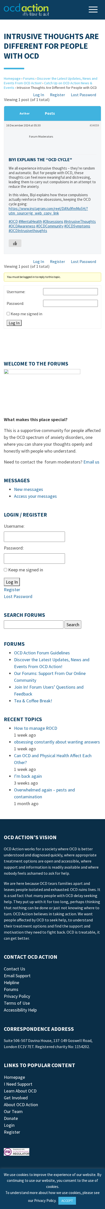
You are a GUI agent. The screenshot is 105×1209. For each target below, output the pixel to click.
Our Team (13, 1111)
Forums (29, 78)
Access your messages (35, 496)
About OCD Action (21, 1104)
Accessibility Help (20, 1010)
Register (57, 94)
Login (9, 1125)
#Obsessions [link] (53, 221)
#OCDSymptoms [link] (77, 226)
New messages (28, 489)
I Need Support (18, 1084)
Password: (15, 303)
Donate (11, 1118)
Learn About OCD (20, 1091)
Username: (16, 291)
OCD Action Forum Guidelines (42, 653)
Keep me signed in (26, 313)
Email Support (17, 976)
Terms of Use (17, 1003)
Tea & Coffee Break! (33, 701)
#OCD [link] (13, 221)
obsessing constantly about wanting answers (57, 742)
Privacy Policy (17, 996)
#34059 (94, 125)
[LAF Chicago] (26, 9)
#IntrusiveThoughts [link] (80, 221)
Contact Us (14, 969)
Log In (38, 94)
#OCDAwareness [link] (22, 226)
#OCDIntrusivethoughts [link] (28, 230)
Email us (91, 462)
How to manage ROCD (35, 728)
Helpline (11, 982)
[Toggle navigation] (94, 10)
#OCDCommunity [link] (49, 226)
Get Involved (16, 1098)
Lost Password (83, 94)
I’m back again (28, 776)
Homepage (12, 78)
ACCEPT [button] (67, 1201)
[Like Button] (15, 243)
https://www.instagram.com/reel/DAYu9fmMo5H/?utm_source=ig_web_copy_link (48, 211)
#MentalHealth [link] (30, 221)
